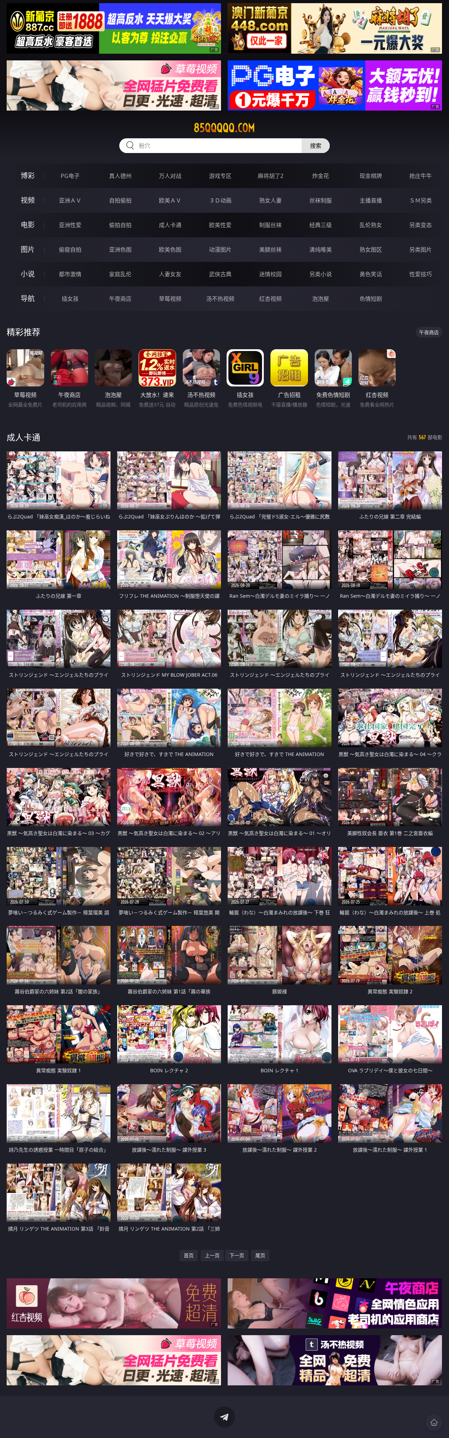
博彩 (28, 175)
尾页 (260, 1255)
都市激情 (70, 274)
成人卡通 (170, 225)
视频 (28, 200)
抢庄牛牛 (420, 176)
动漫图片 (220, 249)
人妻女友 (170, 274)
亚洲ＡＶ (70, 200)
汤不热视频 (220, 299)
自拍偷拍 (120, 200)
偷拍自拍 (120, 225)
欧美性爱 (220, 225)
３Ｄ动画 (220, 200)
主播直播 (371, 200)
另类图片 (420, 249)
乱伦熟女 (371, 225)
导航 (28, 298)
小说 (28, 274)
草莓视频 (170, 299)
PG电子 (70, 176)
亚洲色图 (120, 249)
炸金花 (320, 176)
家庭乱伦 (120, 274)
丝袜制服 (320, 200)
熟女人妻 (270, 200)
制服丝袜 (270, 225)
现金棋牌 (371, 176)
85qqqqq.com (224, 128)
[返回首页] (433, 1422)
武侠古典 (220, 274)
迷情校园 (270, 274)
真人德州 (120, 176)
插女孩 (70, 299)
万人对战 (170, 176)
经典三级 (320, 225)
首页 (189, 1255)
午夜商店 (120, 299)
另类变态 (420, 225)
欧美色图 (170, 249)
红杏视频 (270, 299)
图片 (28, 249)
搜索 (315, 146)
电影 (28, 225)
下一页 (236, 1255)
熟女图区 (371, 249)
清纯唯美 (320, 249)
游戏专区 (220, 176)
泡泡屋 (320, 299)
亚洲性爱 (70, 225)
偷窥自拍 (70, 249)
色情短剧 (371, 299)
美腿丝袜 (270, 249)
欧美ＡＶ (170, 200)
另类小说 (320, 274)
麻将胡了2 (270, 176)
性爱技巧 (420, 274)
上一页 (212, 1255)
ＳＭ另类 (420, 200)
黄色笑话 (371, 274)
